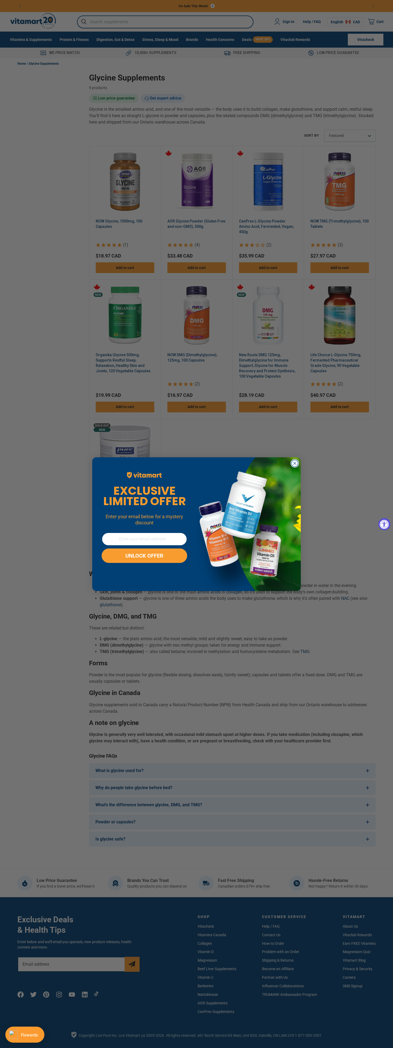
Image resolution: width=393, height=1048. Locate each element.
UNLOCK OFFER (144, 555)
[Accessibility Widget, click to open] (384, 524)
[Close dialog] (294, 463)
